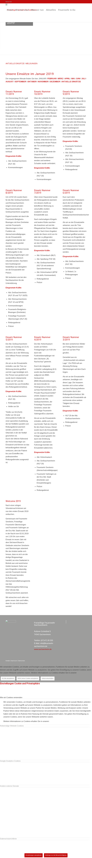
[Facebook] (64, 621)
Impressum (14, 660)
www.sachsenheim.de (43, 649)
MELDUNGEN (31, 63)
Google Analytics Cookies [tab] (10, 761)
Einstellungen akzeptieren (34, 855)
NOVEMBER (43, 82)
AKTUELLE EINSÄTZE (15, 63)
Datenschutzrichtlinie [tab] (8, 839)
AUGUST (9, 82)
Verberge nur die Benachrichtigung (55, 855)
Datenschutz (21, 660)
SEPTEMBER (20, 82)
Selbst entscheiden (47, 678)
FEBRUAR (52, 79)
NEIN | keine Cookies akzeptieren (28, 678)
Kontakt (8, 660)
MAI (73, 79)
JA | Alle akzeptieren (8, 678)
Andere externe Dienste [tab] (9, 786)
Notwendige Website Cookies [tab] (12, 726)
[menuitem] (10, 9)
